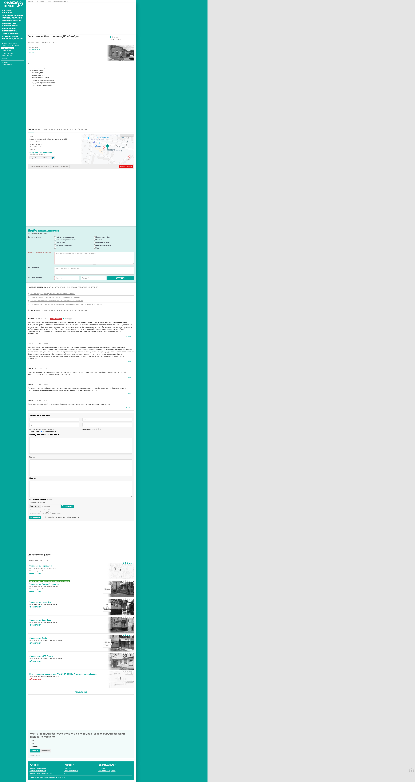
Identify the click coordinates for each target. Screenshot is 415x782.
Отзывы (32, 52)
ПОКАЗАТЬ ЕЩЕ (81, 692)
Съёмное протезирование (65, 237)
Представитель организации (39, 166)
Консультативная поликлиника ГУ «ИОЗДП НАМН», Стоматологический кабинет (63, 674)
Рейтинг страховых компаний (41, 773)
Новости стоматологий (10, 46)
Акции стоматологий (9, 43)
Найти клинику (69, 768)
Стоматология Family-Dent (40, 602)
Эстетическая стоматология (12, 18)
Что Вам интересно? (34, 237)
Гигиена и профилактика (11, 33)
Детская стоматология (10, 26)
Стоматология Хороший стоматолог (44, 584)
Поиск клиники (7, 48)
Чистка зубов (61, 242)
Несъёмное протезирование (66, 240)
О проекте (5, 62)
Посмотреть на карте (127, 136)
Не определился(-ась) (50, 432)
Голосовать (35, 751)
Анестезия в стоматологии (11, 20)
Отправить (121, 278)
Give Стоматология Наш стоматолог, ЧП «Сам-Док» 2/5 (95, 429)
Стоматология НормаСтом (40, 566)
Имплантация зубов (9, 23)
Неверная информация (60, 166)
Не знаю (35, 746)
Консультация (7, 56)
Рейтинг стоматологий (38, 768)
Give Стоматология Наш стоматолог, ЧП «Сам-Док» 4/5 (99, 429)
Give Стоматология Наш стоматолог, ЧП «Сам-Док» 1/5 (93, 429)
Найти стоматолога (71, 771)
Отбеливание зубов (9, 28)
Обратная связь (7, 65)
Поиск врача (6, 51)
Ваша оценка (86, 429)
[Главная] (13, 4)
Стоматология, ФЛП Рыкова (41, 656)
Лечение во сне (62, 248)
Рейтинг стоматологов (38, 771)
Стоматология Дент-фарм (40, 620)
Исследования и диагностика (12, 39)
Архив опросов (35, 755)
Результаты (46, 751)
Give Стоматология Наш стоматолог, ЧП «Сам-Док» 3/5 (97, 429)
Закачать (68, 506)
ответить (129, 336)
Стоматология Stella (38, 638)
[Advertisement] (81, 18)
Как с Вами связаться (35, 277)
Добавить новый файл (37, 502)
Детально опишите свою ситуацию (40, 253)
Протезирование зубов (10, 36)
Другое (98, 248)
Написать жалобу (126, 166)
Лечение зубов (7, 13)
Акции (66, 773)
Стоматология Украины (106, 771)
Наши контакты (35, 50)
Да (33, 432)
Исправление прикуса (9, 31)
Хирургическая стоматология (12, 15)
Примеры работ (7, 53)
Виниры (99, 240)
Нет (38, 432)
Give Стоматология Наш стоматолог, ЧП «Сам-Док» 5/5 (100, 429)
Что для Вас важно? (34, 268)
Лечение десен (7, 10)
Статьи (4, 58)
